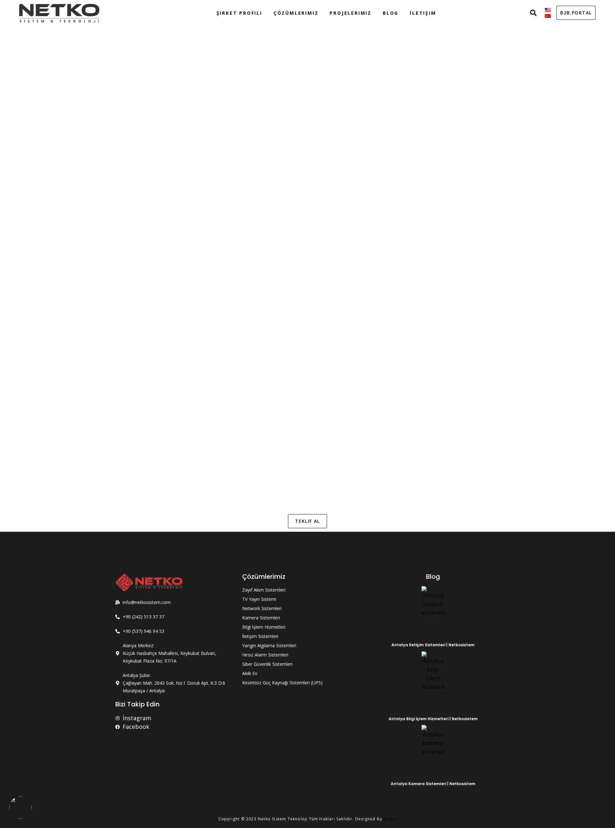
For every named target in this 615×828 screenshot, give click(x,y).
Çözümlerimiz (296, 13)
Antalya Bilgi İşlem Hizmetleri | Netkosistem (433, 718)
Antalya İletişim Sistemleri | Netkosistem (432, 645)
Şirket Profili (239, 13)
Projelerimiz (351, 13)
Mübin (390, 819)
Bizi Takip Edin (137, 704)
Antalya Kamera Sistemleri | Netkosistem (433, 783)
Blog (390, 13)
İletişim (423, 13)
